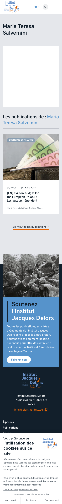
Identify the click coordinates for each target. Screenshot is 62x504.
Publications (10, 428)
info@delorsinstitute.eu (28, 410)
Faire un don (19, 360)
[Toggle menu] (55, 6)
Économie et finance (21, 140)
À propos (8, 422)
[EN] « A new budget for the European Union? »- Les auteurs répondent (23, 197)
